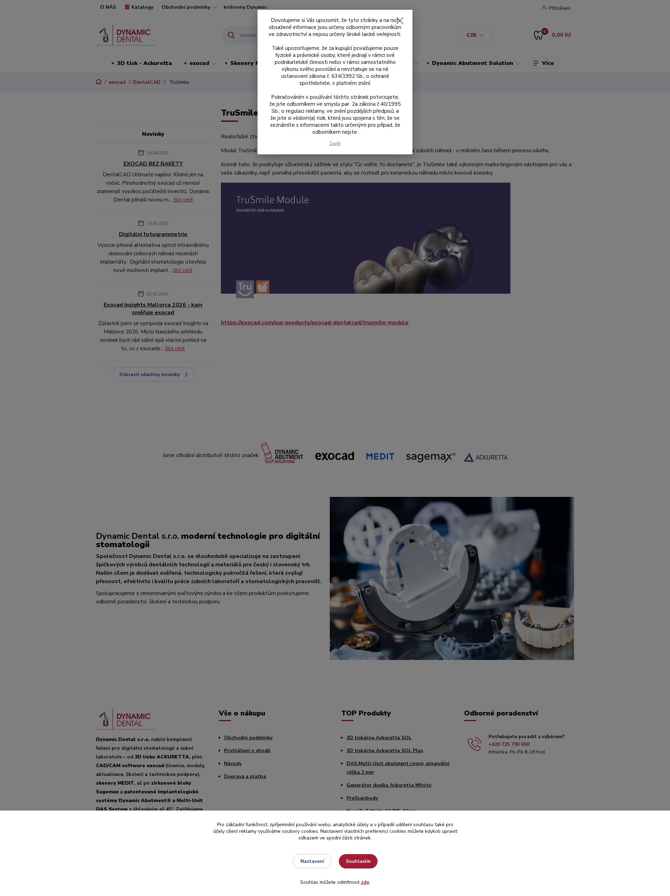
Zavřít (335, 143)
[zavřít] (399, 20)
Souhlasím (358, 861)
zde (365, 882)
